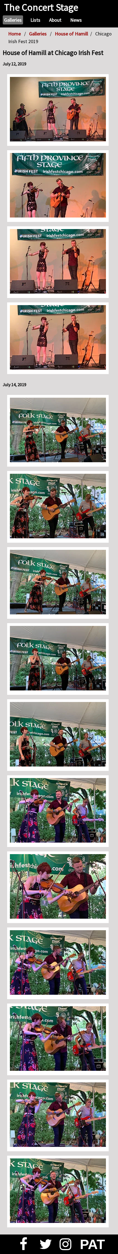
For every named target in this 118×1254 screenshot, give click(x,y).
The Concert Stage (41, 7)
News (76, 20)
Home (14, 33)
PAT (89, 1244)
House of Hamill (71, 33)
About (55, 20)
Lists (35, 20)
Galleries (13, 20)
